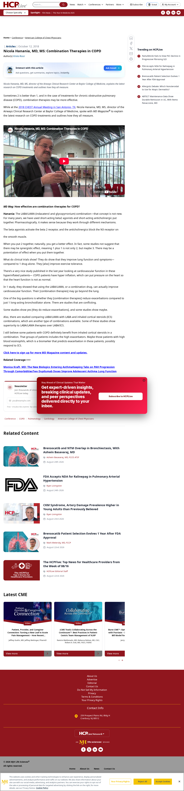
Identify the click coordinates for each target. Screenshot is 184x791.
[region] (92, 782)
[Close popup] (144, 380)
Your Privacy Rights (120, 781)
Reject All (142, 781)
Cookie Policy (42, 788)
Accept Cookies (163, 781)
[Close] (179, 781)
